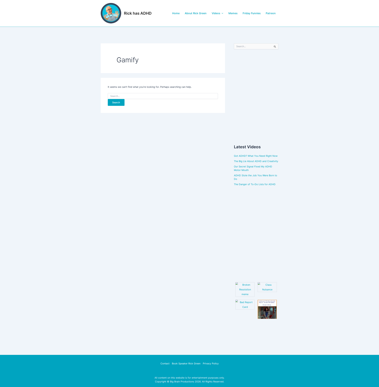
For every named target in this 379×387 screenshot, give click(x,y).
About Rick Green (196, 13)
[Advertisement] (256, 96)
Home (176, 13)
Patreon (271, 13)
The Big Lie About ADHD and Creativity (256, 161)
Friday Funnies (252, 13)
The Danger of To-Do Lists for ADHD (255, 184)
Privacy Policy (211, 363)
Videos (216, 13)
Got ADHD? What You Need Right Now (256, 155)
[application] (221, 13)
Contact (165, 363)
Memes (232, 13)
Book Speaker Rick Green (186, 363)
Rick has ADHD (138, 13)
